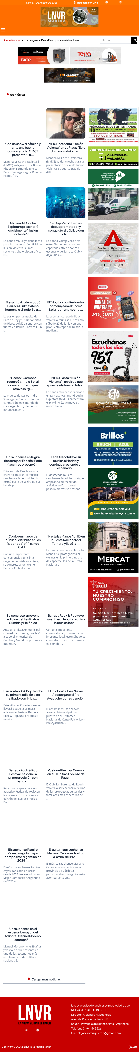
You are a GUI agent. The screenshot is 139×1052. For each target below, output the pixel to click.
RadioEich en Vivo (87, 2)
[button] (3, 30)
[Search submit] (135, 40)
